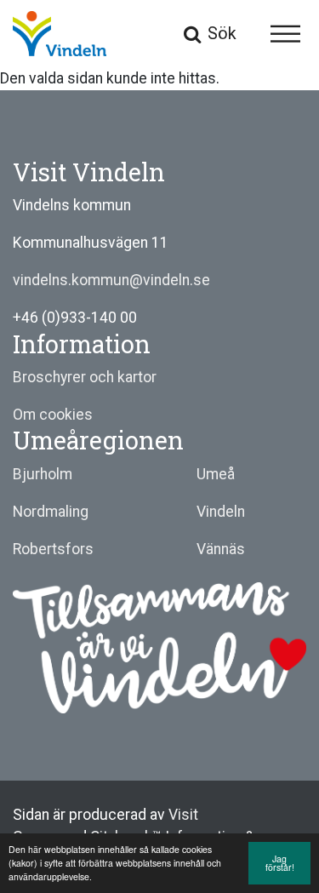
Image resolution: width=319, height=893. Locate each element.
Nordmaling (50, 511)
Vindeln (221, 511)
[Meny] (285, 33)
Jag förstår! (279, 863)
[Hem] (59, 34)
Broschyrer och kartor (85, 377)
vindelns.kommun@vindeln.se (111, 280)
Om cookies (53, 414)
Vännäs (221, 549)
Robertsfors (53, 549)
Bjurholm (42, 474)
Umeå (216, 474)
